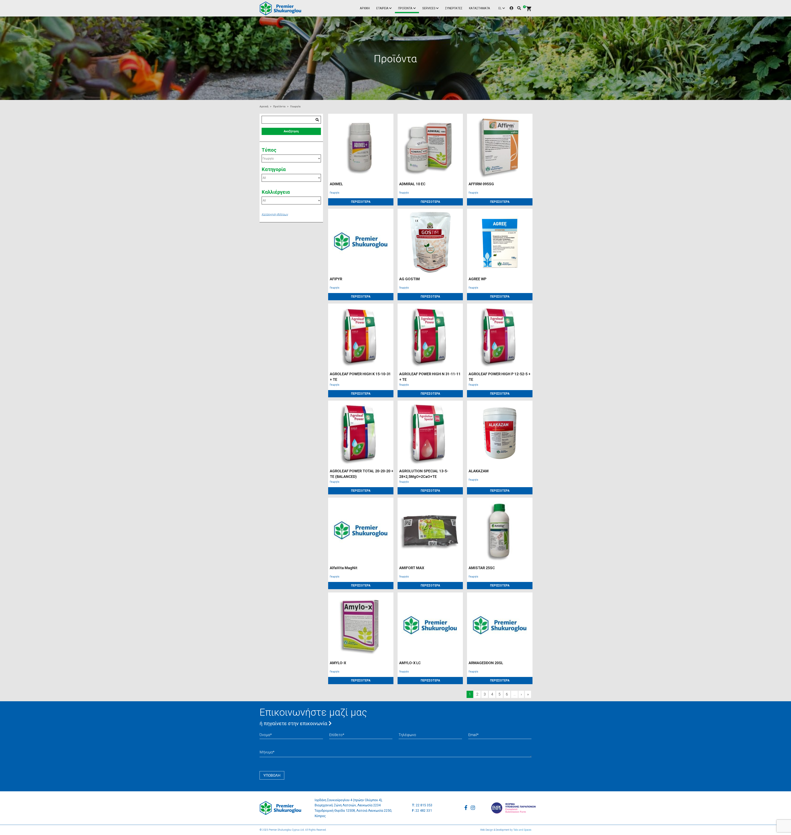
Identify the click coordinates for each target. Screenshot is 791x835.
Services (428, 8)
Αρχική (365, 8)
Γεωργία (295, 106)
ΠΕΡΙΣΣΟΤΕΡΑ (360, 201)
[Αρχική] (281, 8)
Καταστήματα (479, 8)
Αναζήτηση (291, 131)
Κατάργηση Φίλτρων (275, 214)
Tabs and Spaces (522, 829)
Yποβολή (272, 775)
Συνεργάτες (453, 8)
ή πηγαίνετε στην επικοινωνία (294, 723)
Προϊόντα (405, 8)
